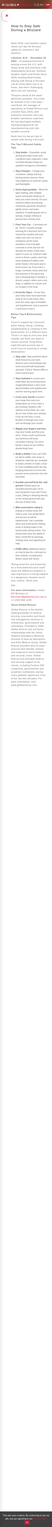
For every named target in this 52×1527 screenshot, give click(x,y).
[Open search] (35, 5)
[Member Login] (38, 5)
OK (27, 1522)
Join (48, 5)
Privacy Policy (40, 1519)
